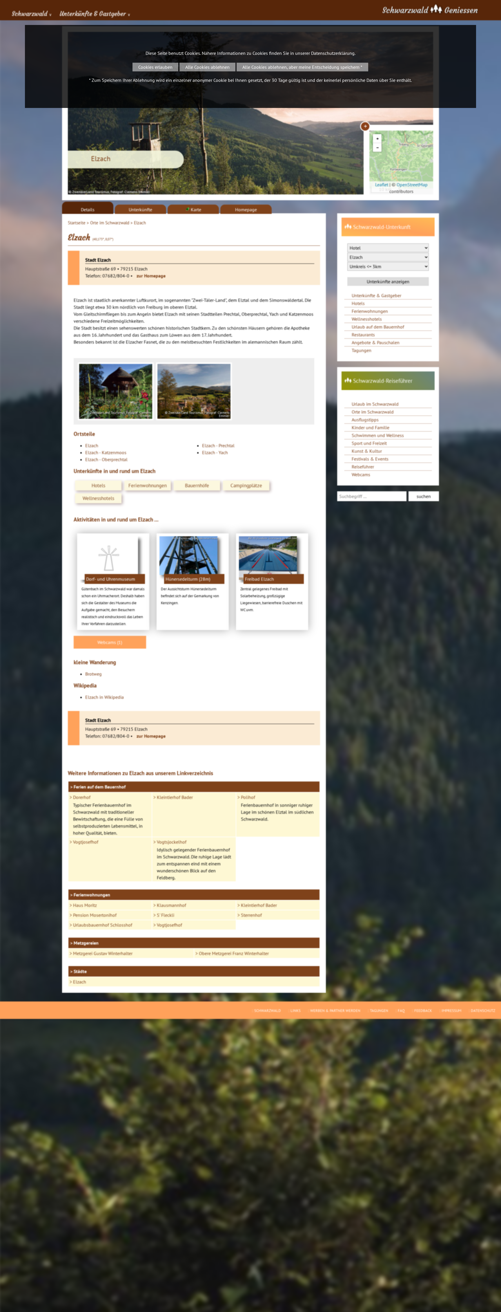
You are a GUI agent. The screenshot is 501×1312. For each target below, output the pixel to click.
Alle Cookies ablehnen (207, 67)
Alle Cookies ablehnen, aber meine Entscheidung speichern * (302, 67)
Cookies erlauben (155, 67)
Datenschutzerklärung (333, 53)
